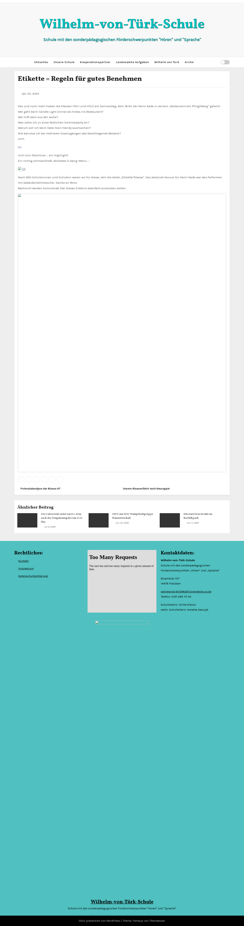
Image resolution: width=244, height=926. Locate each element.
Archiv (189, 62)
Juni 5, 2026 (193, 523)
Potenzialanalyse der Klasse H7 (40, 488)
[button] (216, 62)
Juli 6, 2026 (49, 527)
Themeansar (157, 920)
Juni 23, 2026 (122, 523)
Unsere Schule (64, 62)
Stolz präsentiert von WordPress (100, 920)
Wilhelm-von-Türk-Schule (122, 24)
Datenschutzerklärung (33, 576)
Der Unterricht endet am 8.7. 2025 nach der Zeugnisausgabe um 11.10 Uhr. (61, 518)
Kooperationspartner (95, 62)
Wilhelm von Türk (166, 62)
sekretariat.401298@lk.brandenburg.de (186, 591)
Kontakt (23, 561)
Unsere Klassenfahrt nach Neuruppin (146, 488)
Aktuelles (41, 62)
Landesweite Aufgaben (132, 62)
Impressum (26, 568)
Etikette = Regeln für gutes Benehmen (80, 79)
